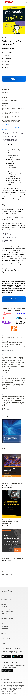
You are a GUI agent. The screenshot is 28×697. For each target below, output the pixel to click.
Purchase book (6, 577)
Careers (3, 604)
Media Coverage (6, 609)
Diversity (3, 616)
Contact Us (4, 626)
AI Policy (3, 633)
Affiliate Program (6, 613)
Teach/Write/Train (6, 602)
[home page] (9, 2)
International (5, 638)
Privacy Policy (5, 631)
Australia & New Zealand (8, 641)
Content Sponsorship (7, 618)
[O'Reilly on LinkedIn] (8, 591)
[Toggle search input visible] (26, 2)
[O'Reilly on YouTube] (11, 591)
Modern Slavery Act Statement (8, 693)
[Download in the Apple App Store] (6, 657)
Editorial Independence (7, 691)
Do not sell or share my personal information (12, 682)
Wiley (6, 67)
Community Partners (7, 611)
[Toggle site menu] (2, 2)
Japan (3, 643)
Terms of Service (5, 690)
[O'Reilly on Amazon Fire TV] (7, 672)
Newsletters (4, 628)
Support (4, 623)
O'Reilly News (5, 607)
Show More (5, 124)
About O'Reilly (6, 599)
